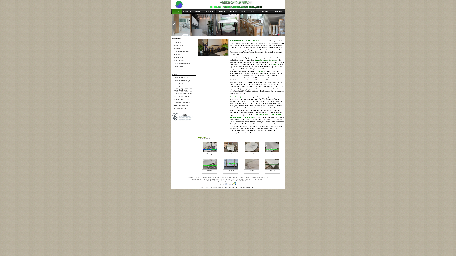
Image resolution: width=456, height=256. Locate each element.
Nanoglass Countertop (181, 99)
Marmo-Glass (178, 45)
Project (243, 11)
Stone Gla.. (272, 171)
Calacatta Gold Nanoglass (182, 96)
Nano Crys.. (231, 154)
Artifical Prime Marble (181, 105)
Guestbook (278, 11)
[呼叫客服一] (226, 184)
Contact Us (264, 11)
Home (177, 11)
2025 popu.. (210, 154)
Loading (233, 11)
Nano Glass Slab (179, 61)
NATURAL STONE (180, 108)
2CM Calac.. (231, 171)
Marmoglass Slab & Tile (181, 78)
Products (209, 11)
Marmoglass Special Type (182, 81)
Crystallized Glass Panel (182, 102)
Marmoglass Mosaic (180, 90)
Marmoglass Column (180, 87)
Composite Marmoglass (181, 51)
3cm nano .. (210, 171)
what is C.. (251, 154)
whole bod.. (251, 171)
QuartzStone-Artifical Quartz (183, 93)
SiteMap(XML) (250, 187)
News (197, 11)
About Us (187, 11)
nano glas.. (272, 154)
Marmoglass (178, 48)
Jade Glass (177, 54)
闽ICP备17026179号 (231, 187)
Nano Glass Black (179, 57)
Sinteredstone (178, 67)
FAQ (253, 11)
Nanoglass (177, 42)
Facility (222, 11)
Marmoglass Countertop (182, 84)
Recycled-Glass (179, 70)
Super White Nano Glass (182, 64)
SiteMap (242, 187)
